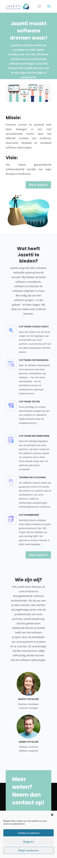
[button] (52, 814)
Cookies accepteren (29, 832)
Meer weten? (38, 185)
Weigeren (28, 841)
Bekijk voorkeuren (28, 850)
